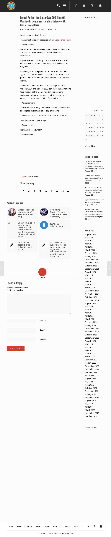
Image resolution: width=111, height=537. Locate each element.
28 (97, 136)
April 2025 (89, 284)
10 (86, 127)
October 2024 (91, 297)
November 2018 (92, 413)
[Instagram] (84, 5)
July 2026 (89, 237)
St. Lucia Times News (61, 40)
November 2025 (92, 262)
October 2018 (91, 416)
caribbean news (31, 176)
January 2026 (90, 256)
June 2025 (89, 278)
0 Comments (39, 29)
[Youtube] (100, 5)
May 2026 (89, 243)
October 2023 (91, 334)
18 (89, 132)
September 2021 (92, 391)
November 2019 (92, 397)
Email (42, 330)
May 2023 (89, 350)
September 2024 (92, 300)
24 (86, 136)
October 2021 (91, 388)
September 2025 (92, 269)
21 (97, 132)
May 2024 (89, 312)
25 (89, 136)
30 (103, 136)
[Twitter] (92, 5)
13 (94, 127)
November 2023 (92, 331)
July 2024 (89, 306)
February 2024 (91, 322)
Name (43, 320)
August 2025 (90, 272)
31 (86, 140)
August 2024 (90, 303)
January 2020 (90, 394)
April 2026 (89, 247)
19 (92, 132)
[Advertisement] (65, 155)
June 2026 (89, 240)
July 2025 (89, 275)
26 (92, 136)
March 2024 (90, 319)
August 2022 (90, 378)
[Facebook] (76, 5)
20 (94, 132)
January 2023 (90, 363)
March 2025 (90, 287)
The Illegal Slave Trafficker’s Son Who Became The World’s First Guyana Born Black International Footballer (94, 165)
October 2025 (91, 265)
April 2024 (89, 316)
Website (43, 339)
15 (100, 127)
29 (100, 136)
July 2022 (89, 381)
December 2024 (92, 290)
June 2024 (89, 309)
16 (103, 127)
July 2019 (89, 403)
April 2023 (89, 353)
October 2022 (91, 372)
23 (103, 132)
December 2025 (92, 259)
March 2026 (90, 250)
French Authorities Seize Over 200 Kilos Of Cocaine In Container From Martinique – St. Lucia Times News (43, 21)
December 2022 (92, 366)
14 (97, 127)
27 (94, 136)
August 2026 (90, 234)
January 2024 (90, 325)
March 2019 (90, 410)
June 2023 (89, 347)
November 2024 (92, 294)
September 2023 (92, 338)
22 (100, 132)
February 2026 (91, 253)
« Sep (87, 146)
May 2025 (89, 281)
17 (86, 132)
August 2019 (90, 400)
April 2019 (89, 407)
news (50, 29)
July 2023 (89, 344)
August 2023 (90, 341)
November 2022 (92, 369)
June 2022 (89, 385)
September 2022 (92, 375)
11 (89, 127)
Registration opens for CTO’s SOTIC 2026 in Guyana (94, 201)
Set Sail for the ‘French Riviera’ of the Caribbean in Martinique (94, 178)
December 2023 (92, 328)
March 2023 (90, 356)
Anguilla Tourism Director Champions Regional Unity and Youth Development (93, 190)
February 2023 (91, 359)
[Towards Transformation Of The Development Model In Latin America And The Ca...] (2, 268)
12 (92, 127)
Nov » (93, 146)
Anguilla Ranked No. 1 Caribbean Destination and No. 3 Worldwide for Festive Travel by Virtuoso (94, 213)
